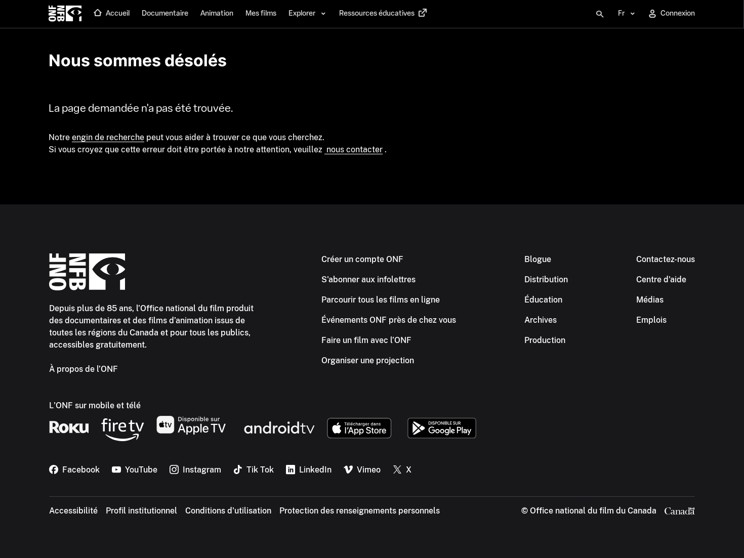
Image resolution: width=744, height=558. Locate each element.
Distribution (546, 279)
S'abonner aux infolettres (368, 279)
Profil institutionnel (141, 511)
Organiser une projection (367, 360)
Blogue (537, 259)
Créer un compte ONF (362, 259)
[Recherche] (600, 14)
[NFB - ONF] (65, 14)
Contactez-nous (665, 259)
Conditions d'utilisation (228, 511)
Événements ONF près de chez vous (388, 320)
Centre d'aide (661, 279)
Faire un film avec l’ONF (366, 340)
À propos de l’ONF (83, 369)
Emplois (651, 320)
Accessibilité (73, 511)
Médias (650, 300)
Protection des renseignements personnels (359, 511)
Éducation (543, 300)
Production (544, 340)
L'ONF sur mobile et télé (95, 405)
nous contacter (353, 149)
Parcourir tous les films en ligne (380, 300)
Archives (540, 320)
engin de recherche (108, 137)
